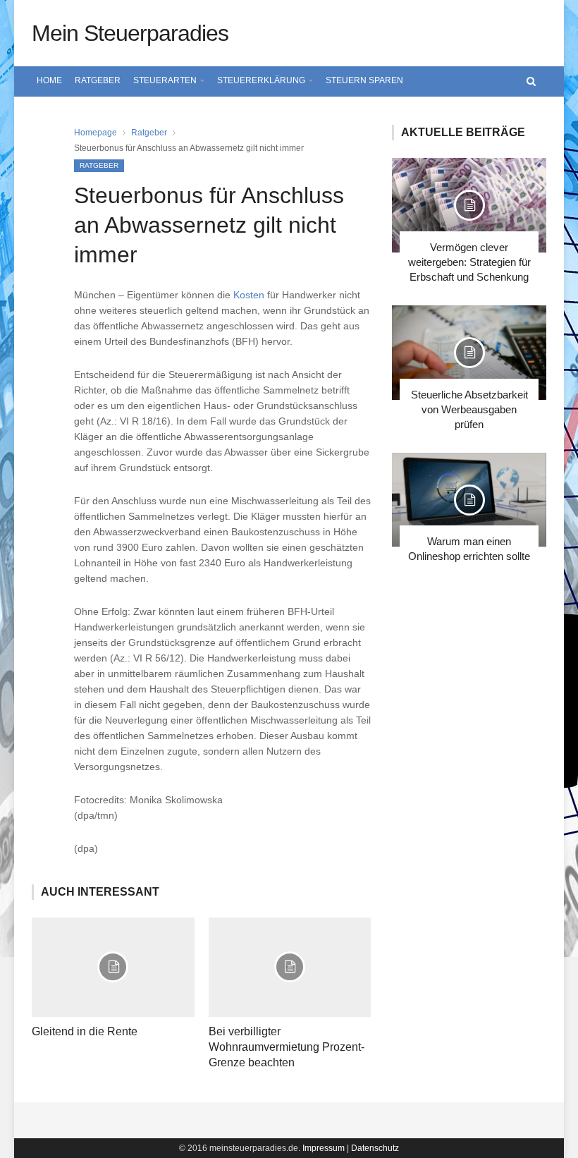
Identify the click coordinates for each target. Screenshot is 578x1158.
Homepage (95, 133)
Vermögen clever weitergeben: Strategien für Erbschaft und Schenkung (469, 262)
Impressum (323, 1148)
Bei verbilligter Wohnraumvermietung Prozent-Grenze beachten (286, 1046)
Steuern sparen (364, 80)
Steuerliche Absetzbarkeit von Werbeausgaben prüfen (469, 409)
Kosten (248, 294)
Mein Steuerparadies (130, 33)
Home (49, 80)
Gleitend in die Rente (84, 1031)
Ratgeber (98, 80)
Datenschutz (375, 1148)
